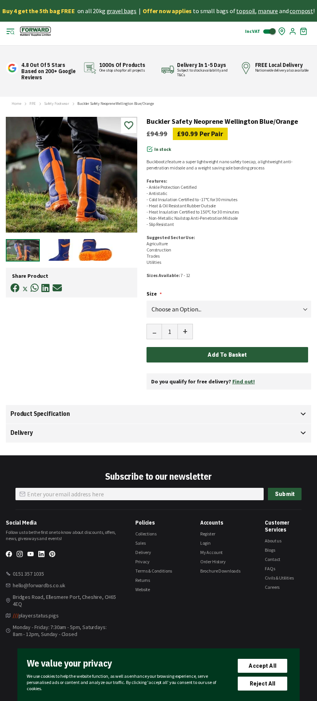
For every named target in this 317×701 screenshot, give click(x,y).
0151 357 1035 (28, 573)
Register (207, 534)
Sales (140, 543)
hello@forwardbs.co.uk (39, 585)
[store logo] (35, 31)
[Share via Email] (57, 288)
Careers (272, 587)
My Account (211, 552)
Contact (272, 559)
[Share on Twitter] (25, 290)
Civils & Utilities (279, 578)
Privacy (142, 561)
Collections (145, 534)
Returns (142, 580)
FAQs (270, 568)
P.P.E (32, 103)
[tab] (158, 414)
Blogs (270, 550)
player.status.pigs (36, 615)
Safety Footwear (56, 103)
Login (205, 543)
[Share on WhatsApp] (35, 288)
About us (273, 541)
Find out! (243, 381)
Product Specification (40, 413)
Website (142, 589)
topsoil (245, 11)
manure (268, 11)
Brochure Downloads (220, 571)
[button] (60, 250)
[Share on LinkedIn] (45, 288)
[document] (158, 675)
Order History (213, 561)
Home (16, 103)
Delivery (21, 432)
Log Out (293, 31)
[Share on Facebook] (15, 288)
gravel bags (121, 11)
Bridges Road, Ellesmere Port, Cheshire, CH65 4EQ (64, 600)
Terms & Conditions (153, 571)
